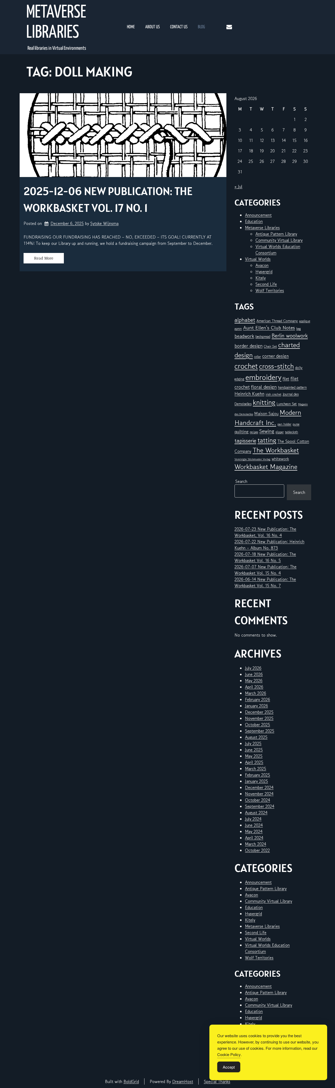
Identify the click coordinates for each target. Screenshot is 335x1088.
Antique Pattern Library (276, 234)
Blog (201, 27)
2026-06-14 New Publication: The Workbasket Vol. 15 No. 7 (265, 582)
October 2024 (257, 800)
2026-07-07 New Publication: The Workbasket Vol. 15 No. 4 (265, 570)
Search (241, 481)
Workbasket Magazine (265, 466)
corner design (275, 356)
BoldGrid (131, 1081)
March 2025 (255, 768)
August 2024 (256, 812)
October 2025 (257, 724)
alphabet (244, 320)
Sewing (266, 431)
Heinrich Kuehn (249, 393)
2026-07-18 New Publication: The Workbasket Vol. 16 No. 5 (265, 557)
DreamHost (182, 1081)
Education (254, 221)
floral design (264, 386)
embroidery (263, 377)
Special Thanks (217, 1081)
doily (299, 367)
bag (298, 328)
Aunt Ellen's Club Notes (269, 328)
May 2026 (254, 680)
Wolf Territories (269, 290)
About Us (152, 27)
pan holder (284, 424)
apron (238, 328)
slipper (280, 432)
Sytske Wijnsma (104, 223)
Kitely (260, 278)
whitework (280, 458)
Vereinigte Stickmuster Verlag (252, 459)
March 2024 (255, 844)
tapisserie (245, 441)
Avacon (262, 265)
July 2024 (253, 819)
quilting (241, 431)
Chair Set (270, 346)
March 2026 (255, 693)
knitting (264, 402)
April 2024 (254, 838)
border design (248, 345)
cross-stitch (276, 366)
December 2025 (259, 712)
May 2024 (254, 831)
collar (257, 356)
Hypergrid (263, 271)
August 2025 (256, 737)
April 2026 (254, 687)
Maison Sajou (266, 413)
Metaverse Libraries (56, 22)
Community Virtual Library (279, 240)
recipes (254, 432)
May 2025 (254, 756)
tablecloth (291, 431)
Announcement (258, 215)
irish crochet (273, 394)
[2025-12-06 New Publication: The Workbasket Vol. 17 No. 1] (123, 135)
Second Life (266, 284)
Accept (229, 1067)
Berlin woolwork (290, 336)
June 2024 (254, 825)
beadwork (244, 336)
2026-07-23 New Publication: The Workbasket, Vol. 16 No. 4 (265, 532)
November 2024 (259, 794)
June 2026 (254, 674)
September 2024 (259, 806)
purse (296, 424)
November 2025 (259, 718)
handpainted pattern (292, 387)
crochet (246, 366)
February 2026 (257, 699)
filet (286, 379)
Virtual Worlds (258, 259)
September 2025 (259, 731)
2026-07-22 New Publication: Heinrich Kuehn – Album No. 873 (269, 544)
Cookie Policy (229, 1054)
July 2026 (253, 668)
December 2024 (259, 787)
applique (304, 321)
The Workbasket (276, 450)
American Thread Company (277, 320)
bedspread (262, 336)
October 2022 (257, 850)
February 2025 (257, 775)
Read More (43, 258)
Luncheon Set (287, 403)
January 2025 (256, 781)
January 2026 (256, 706)
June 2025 (254, 750)
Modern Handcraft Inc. (267, 417)
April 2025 (254, 762)
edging (239, 379)
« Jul (238, 186)
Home (131, 27)
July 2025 (253, 743)
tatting (267, 440)
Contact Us (178, 27)
